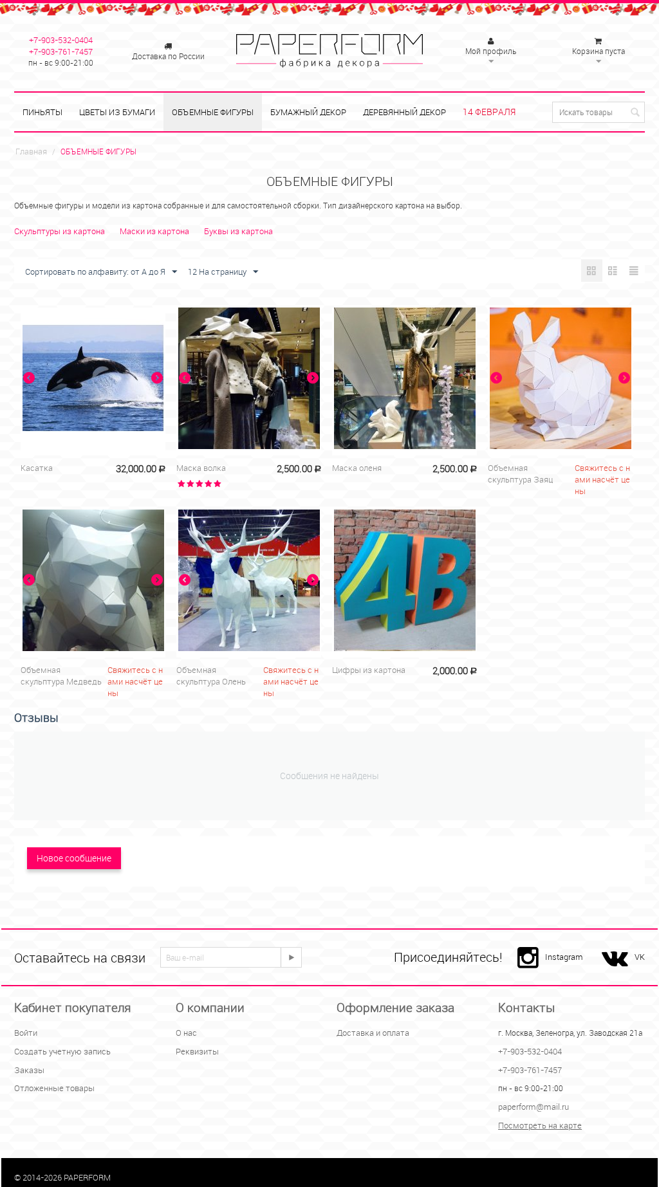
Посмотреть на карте (540, 1125)
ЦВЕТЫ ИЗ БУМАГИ (117, 112)
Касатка (37, 468)
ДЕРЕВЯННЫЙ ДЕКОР (404, 112)
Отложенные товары (54, 1088)
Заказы (29, 1070)
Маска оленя (357, 468)
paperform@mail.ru (533, 1106)
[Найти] (635, 113)
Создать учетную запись (62, 1051)
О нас (186, 1032)
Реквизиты (197, 1051)
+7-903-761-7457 (61, 51)
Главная (31, 151)
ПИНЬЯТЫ (42, 112)
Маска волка (201, 468)
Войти (25, 1032)
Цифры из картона (368, 670)
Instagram (564, 956)
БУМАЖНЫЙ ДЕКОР (308, 112)
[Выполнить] (291, 957)
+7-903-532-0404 (61, 40)
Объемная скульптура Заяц (520, 473)
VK (640, 956)
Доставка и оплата (373, 1032)
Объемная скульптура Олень (211, 675)
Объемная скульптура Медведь (61, 675)
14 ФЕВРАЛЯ (489, 112)
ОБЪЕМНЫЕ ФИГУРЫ (213, 112)
